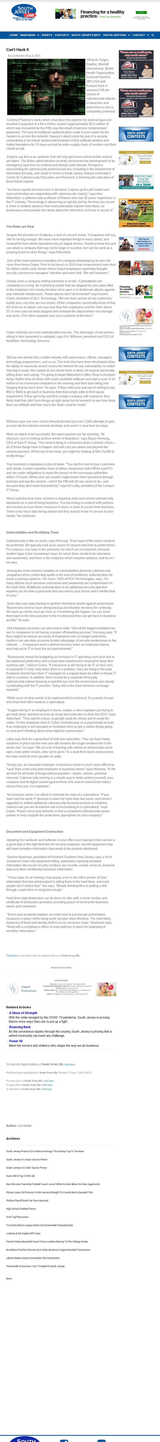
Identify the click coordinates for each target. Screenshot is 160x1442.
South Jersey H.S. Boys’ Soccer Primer (26, 1159)
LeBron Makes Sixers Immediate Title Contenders (33, 1258)
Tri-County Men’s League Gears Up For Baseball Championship (39, 1225)
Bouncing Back (19, 1027)
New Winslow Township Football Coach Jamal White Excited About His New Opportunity (53, 1184)
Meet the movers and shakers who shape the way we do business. (54, 1045)
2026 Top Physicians (17, 1217)
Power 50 (16, 1041)
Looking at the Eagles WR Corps (23, 1233)
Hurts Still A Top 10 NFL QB (20, 1176)
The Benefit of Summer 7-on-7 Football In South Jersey (35, 1266)
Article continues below (61, 968)
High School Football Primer (21, 1208)
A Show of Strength (23, 1013)
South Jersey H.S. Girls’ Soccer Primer (26, 1167)
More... (9, 1278)
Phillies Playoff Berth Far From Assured (27, 1200)
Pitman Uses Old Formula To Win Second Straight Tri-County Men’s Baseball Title (49, 1192)
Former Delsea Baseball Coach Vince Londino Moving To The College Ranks (47, 1241)
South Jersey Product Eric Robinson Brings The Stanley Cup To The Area (45, 1151)
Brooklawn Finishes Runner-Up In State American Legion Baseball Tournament (48, 1250)
